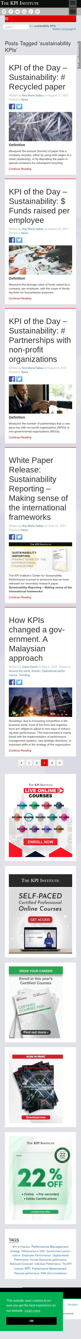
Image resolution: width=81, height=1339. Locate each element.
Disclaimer (73, 1304)
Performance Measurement (49, 1268)
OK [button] (31, 1320)
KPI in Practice (21, 1247)
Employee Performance (36, 1255)
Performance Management (49, 1246)
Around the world (19, 670)
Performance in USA (33, 1251)
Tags (14, 1240)
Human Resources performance (48, 1259)
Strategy (15, 1251)
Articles (35, 670)
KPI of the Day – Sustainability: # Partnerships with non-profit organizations (40, 340)
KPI (27, 1268)
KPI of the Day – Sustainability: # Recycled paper (38, 77)
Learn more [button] (32, 1310)
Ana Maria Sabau (33, 95)
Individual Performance (47, 1264)
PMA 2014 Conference (53, 1273)
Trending (24, 675)
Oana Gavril (29, 666)
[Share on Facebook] (12, 107)
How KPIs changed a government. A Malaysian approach (37, 639)
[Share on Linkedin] (26, 107)
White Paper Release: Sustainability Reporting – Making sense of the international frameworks (38, 489)
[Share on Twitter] (19, 107)
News (24, 99)
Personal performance (26, 1273)
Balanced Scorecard (21, 1264)
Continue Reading (20, 168)
